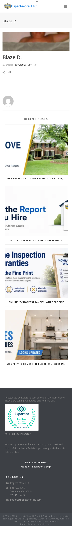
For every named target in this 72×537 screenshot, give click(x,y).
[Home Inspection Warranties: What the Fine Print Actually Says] (36, 273)
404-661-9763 (17, 494)
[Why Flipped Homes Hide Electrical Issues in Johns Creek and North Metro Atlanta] (36, 335)
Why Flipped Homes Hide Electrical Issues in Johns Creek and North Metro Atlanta (37, 364)
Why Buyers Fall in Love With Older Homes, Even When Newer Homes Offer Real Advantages (37, 178)
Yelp (48, 466)
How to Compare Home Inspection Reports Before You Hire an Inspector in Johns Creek (37, 240)
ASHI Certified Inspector (17, 433)
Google (25, 466)
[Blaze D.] (36, 41)
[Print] (12, 72)
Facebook (37, 466)
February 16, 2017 (23, 64)
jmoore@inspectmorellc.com (25, 499)
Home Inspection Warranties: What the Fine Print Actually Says (37, 302)
